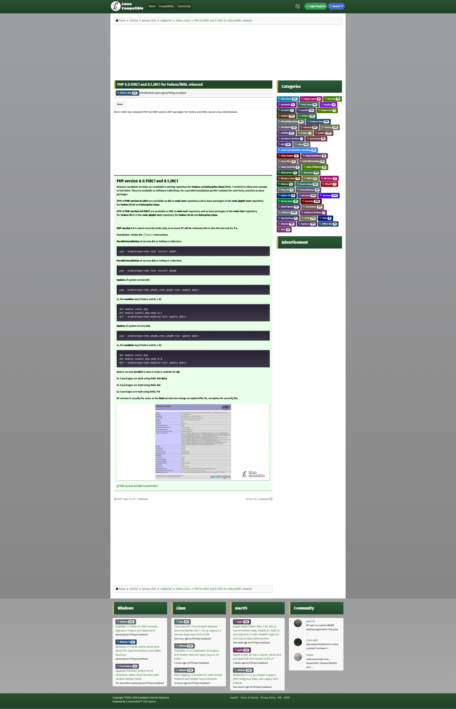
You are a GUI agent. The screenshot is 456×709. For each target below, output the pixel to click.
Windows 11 (126, 642)
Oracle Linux (308, 184)
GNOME (287, 133)
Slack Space (289, 206)
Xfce (285, 229)
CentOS (306, 110)
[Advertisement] (228, 51)
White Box (329, 223)
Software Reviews (314, 212)
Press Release (309, 189)
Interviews (317, 138)
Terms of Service (249, 697)
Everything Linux (291, 121)
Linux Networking (313, 161)
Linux (302, 144)
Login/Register (317, 6)
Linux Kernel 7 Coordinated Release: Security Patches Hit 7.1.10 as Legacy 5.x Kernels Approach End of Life (197, 630)
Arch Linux (308, 104)
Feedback (288, 127)
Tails (326, 218)
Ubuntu (287, 223)
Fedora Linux (128, 93)
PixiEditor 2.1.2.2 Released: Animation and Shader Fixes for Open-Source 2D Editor (196, 654)
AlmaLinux (288, 99)
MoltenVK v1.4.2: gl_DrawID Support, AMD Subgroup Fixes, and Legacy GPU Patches (255, 679)
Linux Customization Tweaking (298, 150)
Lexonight (312, 640)
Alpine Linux (312, 99)
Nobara (286, 184)
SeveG (309, 655)
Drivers (307, 115)
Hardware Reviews (291, 138)
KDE (285, 144)
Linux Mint (287, 161)
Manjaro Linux (290, 178)
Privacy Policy (268, 697)
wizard (150, 234)
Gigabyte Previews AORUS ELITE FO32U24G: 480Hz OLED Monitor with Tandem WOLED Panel (137, 674)
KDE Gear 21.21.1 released (132, 499)
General (310, 127)
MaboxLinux (288, 172)
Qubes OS (287, 195)
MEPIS (311, 178)
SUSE (309, 218)
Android (333, 99)
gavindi (310, 621)
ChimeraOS (327, 110)
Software (288, 212)
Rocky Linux (289, 201)
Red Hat (308, 195)
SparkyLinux (289, 218)
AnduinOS (287, 104)
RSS (280, 697)
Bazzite (328, 104)
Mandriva (310, 172)
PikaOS (330, 184)
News (120, 104)
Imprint (234, 697)
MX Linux (329, 178)
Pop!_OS (286, 189)
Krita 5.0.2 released (257, 499)
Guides (305, 133)
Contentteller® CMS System (141, 701)
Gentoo (330, 127)
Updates (308, 223)
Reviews (329, 195)
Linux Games (289, 155)
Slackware (313, 206)
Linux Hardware (315, 155)
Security (311, 201)
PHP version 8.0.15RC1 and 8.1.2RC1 (139, 486)
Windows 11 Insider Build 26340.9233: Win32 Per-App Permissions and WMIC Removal (138, 650)
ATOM (287, 697)
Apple (242, 622)
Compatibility (166, 6)
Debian (287, 115)
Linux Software (315, 167)
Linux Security (289, 167)
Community (184, 6)
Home (152, 6)
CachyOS (287, 110)
